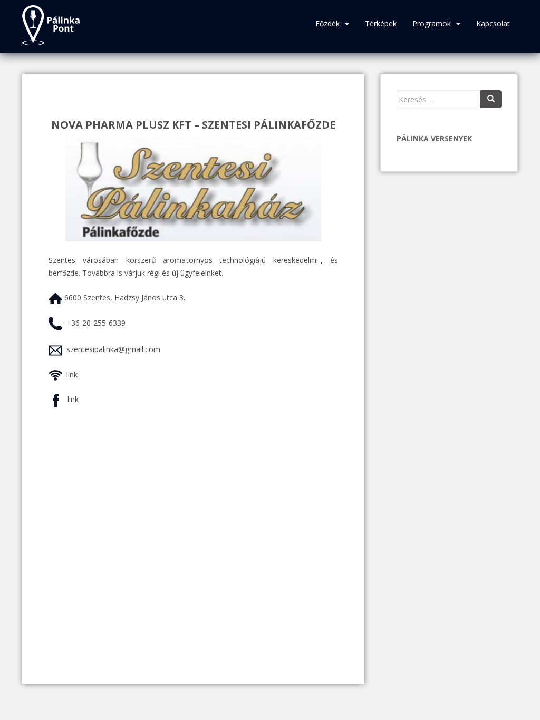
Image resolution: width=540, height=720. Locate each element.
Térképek (381, 23)
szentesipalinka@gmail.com (113, 349)
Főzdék (327, 23)
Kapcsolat (493, 23)
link (72, 374)
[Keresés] (491, 99)
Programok (431, 23)
